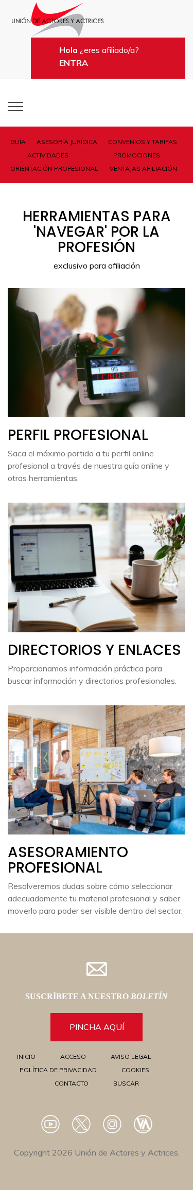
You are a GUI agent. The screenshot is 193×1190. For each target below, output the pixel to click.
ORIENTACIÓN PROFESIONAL (54, 168)
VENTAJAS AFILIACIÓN (143, 168)
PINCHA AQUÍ (96, 1027)
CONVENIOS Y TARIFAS (142, 142)
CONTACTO (72, 1083)
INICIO (26, 1056)
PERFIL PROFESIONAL (78, 435)
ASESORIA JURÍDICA (67, 142)
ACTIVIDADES (47, 155)
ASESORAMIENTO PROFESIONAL (68, 860)
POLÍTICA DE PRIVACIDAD (58, 1070)
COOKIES (135, 1070)
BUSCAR (126, 1083)
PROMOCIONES (136, 155)
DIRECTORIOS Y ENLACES (94, 650)
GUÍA (18, 142)
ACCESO (73, 1056)
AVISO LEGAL (131, 1056)
